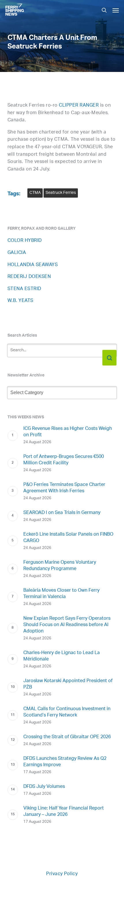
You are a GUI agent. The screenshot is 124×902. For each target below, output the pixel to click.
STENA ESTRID (24, 289)
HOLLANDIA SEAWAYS (32, 265)
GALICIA (16, 253)
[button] (115, 10)
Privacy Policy (62, 874)
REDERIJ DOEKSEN (29, 277)
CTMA (35, 192)
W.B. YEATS (20, 301)
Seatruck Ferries (61, 192)
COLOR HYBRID (24, 241)
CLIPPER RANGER (79, 105)
